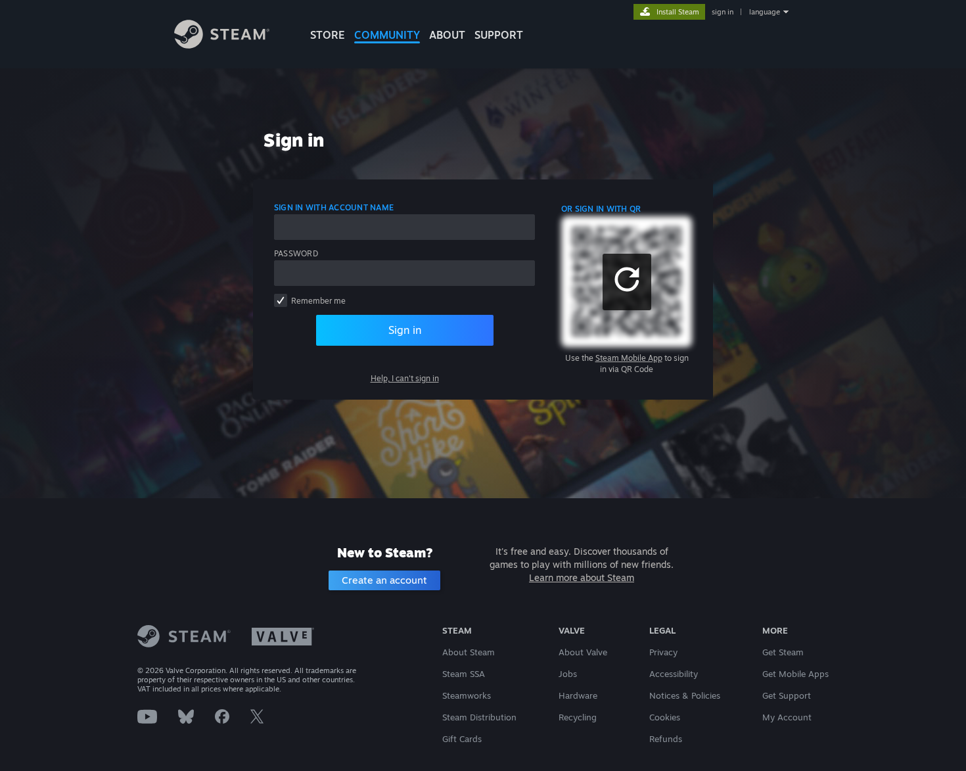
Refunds (665, 739)
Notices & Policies (684, 695)
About (447, 34)
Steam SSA (463, 673)
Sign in (404, 330)
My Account (787, 717)
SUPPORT (498, 34)
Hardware (578, 695)
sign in (722, 11)
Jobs (568, 673)
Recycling (578, 717)
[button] (626, 282)
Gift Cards (462, 739)
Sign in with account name (334, 207)
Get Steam (783, 652)
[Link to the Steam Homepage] (221, 45)
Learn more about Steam (581, 577)
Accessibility (673, 673)
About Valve (583, 652)
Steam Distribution (479, 717)
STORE (327, 34)
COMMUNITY (387, 34)
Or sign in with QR (601, 209)
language (764, 11)
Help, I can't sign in (405, 378)
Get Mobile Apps (795, 673)
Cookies (664, 717)
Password (296, 253)
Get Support (786, 695)
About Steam (468, 652)
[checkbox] (280, 300)
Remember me (318, 301)
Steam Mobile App (628, 358)
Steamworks (466, 695)
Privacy (663, 652)
